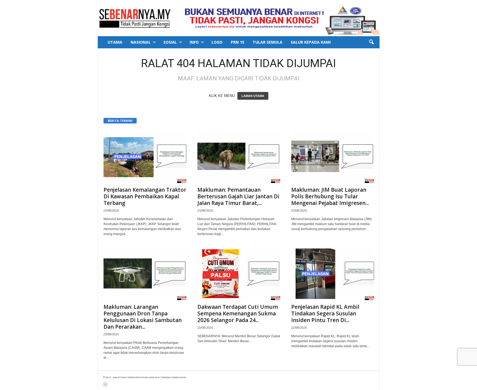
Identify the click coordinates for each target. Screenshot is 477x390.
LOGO (216, 42)
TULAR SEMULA (267, 42)
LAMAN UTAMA (253, 96)
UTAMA (115, 42)
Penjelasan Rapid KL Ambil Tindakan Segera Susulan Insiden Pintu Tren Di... (325, 313)
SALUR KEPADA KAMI (311, 42)
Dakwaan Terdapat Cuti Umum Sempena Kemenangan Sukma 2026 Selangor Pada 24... (237, 313)
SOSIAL (170, 42)
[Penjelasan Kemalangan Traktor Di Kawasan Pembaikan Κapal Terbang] (145, 156)
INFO (194, 42)
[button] (371, 42)
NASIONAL (141, 42)
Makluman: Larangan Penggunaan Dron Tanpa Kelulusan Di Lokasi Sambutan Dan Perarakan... (143, 316)
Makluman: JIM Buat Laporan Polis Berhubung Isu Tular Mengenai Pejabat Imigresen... (330, 196)
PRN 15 (237, 42)
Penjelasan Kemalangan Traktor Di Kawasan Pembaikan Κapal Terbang (145, 196)
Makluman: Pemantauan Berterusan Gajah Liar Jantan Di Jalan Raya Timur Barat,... (238, 196)
